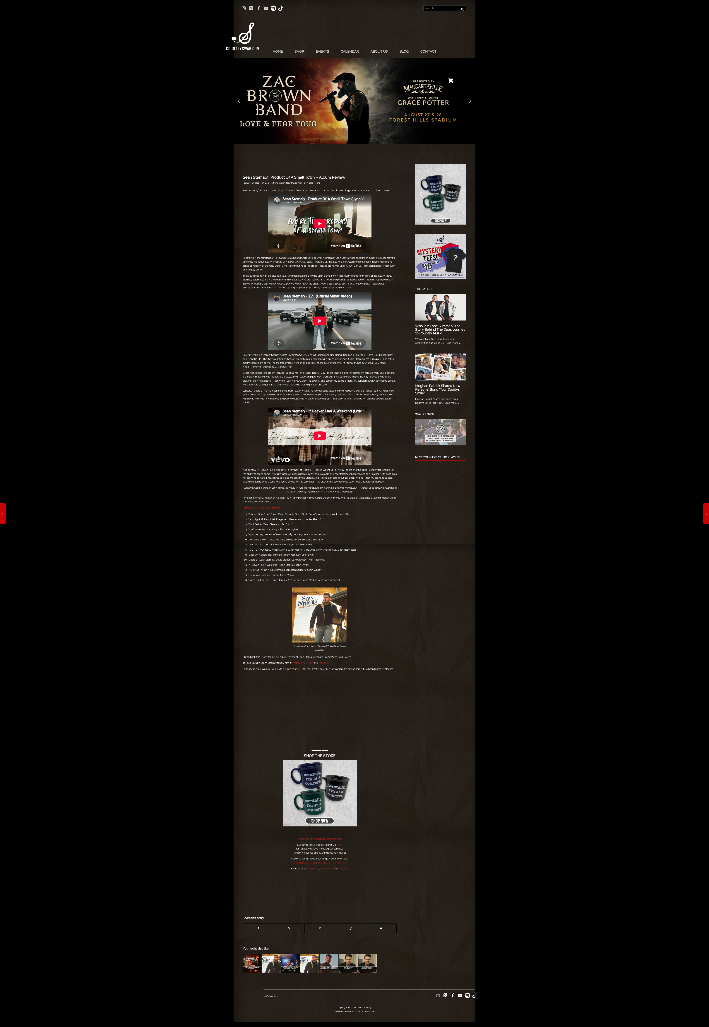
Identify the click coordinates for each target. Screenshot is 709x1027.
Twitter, (309, 662)
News (300, 183)
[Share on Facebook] (258, 928)
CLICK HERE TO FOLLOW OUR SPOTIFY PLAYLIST (319, 862)
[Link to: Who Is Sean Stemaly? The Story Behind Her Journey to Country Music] (348, 963)
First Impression (277, 183)
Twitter (331, 868)
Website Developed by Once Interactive (354, 1011)
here (299, 669)
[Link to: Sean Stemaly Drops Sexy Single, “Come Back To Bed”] (367, 963)
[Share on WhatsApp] (320, 928)
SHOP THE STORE (319, 756)
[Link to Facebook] (258, 8)
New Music (291, 183)
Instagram (298, 662)
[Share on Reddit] (350, 928)
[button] (354, 101)
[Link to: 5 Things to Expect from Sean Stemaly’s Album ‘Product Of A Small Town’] (309, 963)
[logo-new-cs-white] (242, 33)
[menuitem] (278, 51)
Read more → (453, 343)
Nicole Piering (313, 183)
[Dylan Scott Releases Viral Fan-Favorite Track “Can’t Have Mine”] (3, 513)
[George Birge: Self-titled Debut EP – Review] (706, 513)
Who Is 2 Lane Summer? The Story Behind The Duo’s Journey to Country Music (440, 329)
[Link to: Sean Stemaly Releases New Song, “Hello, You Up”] (252, 963)
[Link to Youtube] (266, 8)
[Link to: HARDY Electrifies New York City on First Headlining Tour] (290, 963)
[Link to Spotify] (273, 8)
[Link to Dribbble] (281, 8)
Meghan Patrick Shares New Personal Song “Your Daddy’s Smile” (437, 389)
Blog (267, 183)
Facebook (323, 662)
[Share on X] (289, 928)
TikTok (322, 868)
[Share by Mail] (381, 928)
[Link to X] (251, 8)
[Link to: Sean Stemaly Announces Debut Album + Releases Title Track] (271, 963)
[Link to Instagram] (243, 8)
